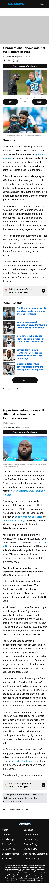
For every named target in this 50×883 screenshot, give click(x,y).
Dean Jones (11, 56)
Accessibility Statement (35, 853)
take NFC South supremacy (25, 761)
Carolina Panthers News (19, 389)
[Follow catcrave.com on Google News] (43, 291)
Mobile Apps (8, 839)
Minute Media (15, 865)
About (5, 829)
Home (5, 389)
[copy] (18, 61)
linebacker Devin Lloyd (14, 520)
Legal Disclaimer (10, 853)
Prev (10, 101)
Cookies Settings (32, 858)
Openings (28, 829)
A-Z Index (7, 858)
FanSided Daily (31, 839)
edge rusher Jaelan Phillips (28, 516)
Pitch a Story (8, 844)
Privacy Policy (30, 844)
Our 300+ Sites (30, 834)
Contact (6, 834)
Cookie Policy (30, 849)
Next (39, 101)
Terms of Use (9, 849)
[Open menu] (4, 3)
